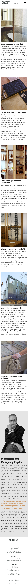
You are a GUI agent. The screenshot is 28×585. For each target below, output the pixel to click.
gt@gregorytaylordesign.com (14, 552)
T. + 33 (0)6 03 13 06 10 (14, 551)
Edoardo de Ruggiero (16, 558)
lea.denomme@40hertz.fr (14, 574)
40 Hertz (14, 566)
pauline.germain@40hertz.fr (14, 569)
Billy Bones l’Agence (16, 560)
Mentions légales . (14, 580)
